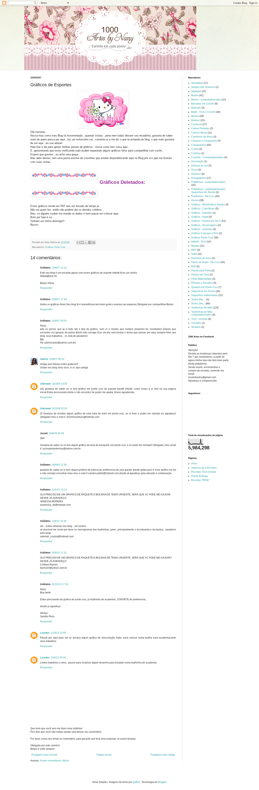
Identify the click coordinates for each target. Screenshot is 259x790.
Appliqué (196, 91)
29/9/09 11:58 (59, 464)
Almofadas (197, 83)
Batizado (196, 107)
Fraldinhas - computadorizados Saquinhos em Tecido (208, 190)
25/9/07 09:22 (56, 359)
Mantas (195, 245)
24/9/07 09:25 (59, 320)
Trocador (196, 323)
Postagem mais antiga (163, 754)
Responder (46, 288)
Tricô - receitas (199, 319)
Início (194, 463)
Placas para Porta (201, 270)
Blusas (195, 116)
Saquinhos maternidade (204, 295)
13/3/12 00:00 (58, 657)
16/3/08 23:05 (59, 383)
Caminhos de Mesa (202, 136)
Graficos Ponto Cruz (55, 247)
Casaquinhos (198, 145)
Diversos (196, 174)
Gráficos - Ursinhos (201, 229)
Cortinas (196, 153)
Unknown (45, 383)
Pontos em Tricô (200, 274)
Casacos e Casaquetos (204, 140)
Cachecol (196, 124)
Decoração (197, 161)
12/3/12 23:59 (58, 632)
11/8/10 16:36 (59, 521)
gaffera (136, 782)
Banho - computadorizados (206, 99)
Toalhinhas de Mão (201, 307)
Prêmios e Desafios (202, 282)
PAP (193, 266)
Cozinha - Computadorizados (207, 157)
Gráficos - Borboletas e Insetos (208, 204)
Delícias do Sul (199, 165)
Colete (194, 149)
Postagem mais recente (44, 754)
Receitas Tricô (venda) (203, 471)
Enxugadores (198, 178)
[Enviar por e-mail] (78, 242)
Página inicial (104, 754)
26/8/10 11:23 (59, 552)
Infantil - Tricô (198, 241)
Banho (194, 95)
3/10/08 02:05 (59, 408)
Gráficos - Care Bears (203, 208)
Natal (194, 254)
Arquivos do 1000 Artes (204, 467)
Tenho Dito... (198, 303)
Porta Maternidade (201, 278)
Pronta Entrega (199, 476)
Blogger (162, 782)
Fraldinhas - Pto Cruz (202, 196)
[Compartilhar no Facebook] (90, 242)
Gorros (195, 200)
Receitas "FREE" (200, 480)
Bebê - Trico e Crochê (203, 112)
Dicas (194, 169)
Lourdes (45, 632)
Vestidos (196, 327)
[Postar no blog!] (82, 242)
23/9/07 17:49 (59, 299)
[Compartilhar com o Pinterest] (94, 242)
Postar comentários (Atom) (54, 760)
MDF (193, 249)
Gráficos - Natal (199, 216)
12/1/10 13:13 (59, 489)
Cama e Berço (199, 132)
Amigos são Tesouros (203, 87)
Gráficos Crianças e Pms (204, 233)
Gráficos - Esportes (201, 212)
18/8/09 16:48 (56, 433)
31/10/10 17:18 (60, 584)
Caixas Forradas (200, 128)
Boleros (195, 120)
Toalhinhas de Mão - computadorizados (202, 313)
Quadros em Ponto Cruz (204, 287)
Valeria (44, 359)
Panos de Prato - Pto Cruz (205, 262)
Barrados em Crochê (202, 103)
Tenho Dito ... (198, 299)
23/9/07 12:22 (59, 267)
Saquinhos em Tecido (203, 291)
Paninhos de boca (201, 258)
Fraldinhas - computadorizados (208, 182)
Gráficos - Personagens (204, 225)
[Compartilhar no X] (86, 242)
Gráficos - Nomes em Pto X (206, 221)
